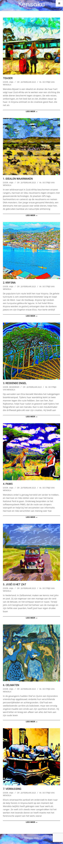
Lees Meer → (31, 111)
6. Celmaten (11, 685)
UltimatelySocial (52, 842)
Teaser (8, 78)
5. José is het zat (14, 584)
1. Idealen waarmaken (18, 178)
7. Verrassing (12, 788)
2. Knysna (9, 282)
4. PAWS (8, 483)
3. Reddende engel (15, 383)
